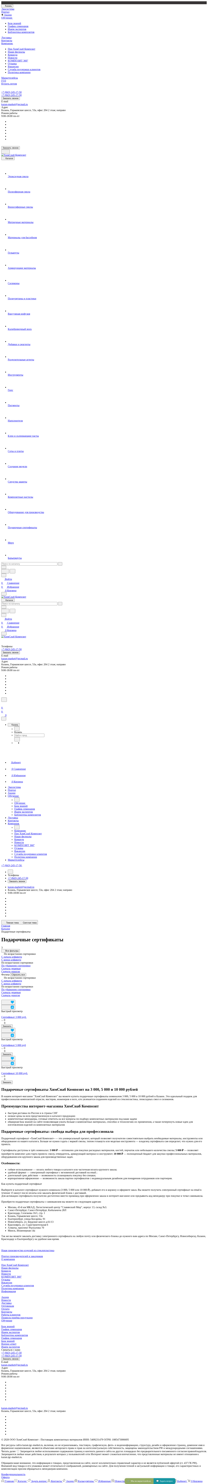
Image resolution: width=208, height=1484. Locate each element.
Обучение (6, 1320)
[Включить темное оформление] (5, 152)
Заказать (7, 1026)
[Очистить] (60, 564)
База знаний (14, 23)
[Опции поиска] (3, 567)
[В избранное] (8, 1002)
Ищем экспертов (17, 29)
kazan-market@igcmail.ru (14, 104)
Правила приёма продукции (17, 1317)
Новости (12, 57)
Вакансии (13, 66)
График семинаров (18, 26)
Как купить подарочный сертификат (21, 1183)
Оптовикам (7, 1306)
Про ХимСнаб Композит (21, 49)
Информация (8, 1291)
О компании (8, 1259)
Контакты (6, 1311)
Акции (5, 1297)
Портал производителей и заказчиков (22, 1256)
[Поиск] (4, 699)
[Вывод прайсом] (10, 998)
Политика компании (19, 72)
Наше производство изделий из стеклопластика (27, 1250)
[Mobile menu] (3, 633)
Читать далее (8, 1451)
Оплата (5, 1308)
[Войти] (2, 703)
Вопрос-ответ (8, 1344)
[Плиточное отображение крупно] (2, 998)
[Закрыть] (3, 718)
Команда (12, 54)
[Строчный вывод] (7, 998)
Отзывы (12, 63)
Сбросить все (18, 974)
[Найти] (12, 571)
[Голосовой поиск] (5, 571)
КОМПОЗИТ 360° (18, 60)
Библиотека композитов (21, 32)
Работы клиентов (10, 1314)
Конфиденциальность (13, 1474)
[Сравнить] (8, 1007)
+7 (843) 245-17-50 (11, 92)
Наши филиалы (16, 52)
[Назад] (17, 728)
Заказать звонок (11, 98)
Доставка (6, 1303)
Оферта (5, 1477)
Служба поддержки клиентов (24, 69)
